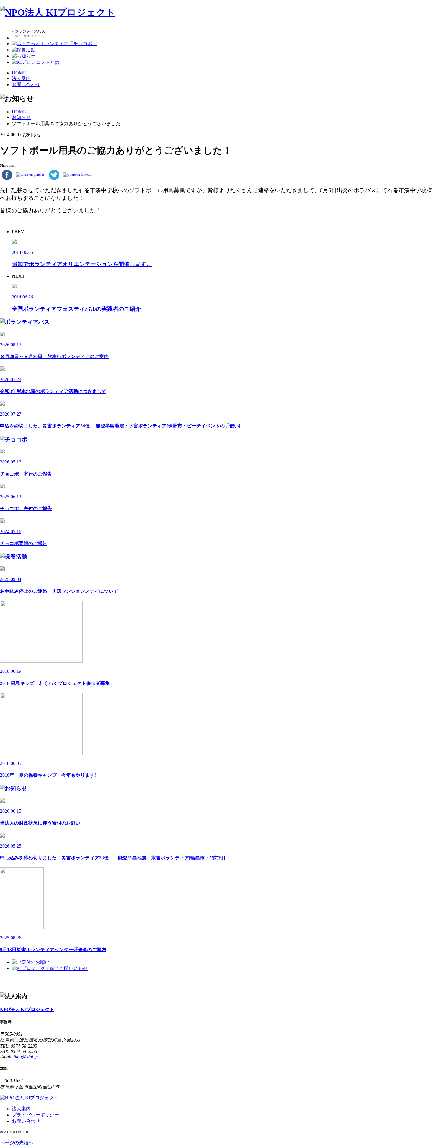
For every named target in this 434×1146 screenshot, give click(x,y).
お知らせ (21, 117)
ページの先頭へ (16, 1142)
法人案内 (21, 78)
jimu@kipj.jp (26, 1056)
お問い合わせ (26, 84)
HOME (19, 72)
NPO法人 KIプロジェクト (27, 1009)
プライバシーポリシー (35, 1114)
